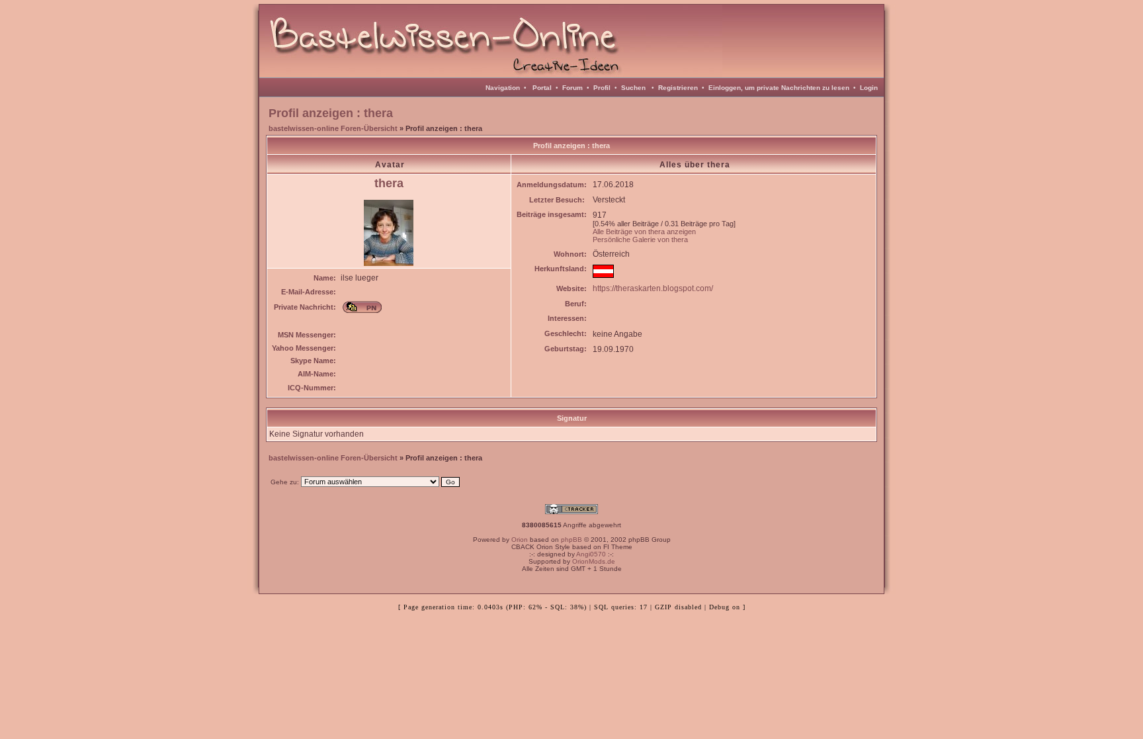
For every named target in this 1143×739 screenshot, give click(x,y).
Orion (519, 539)
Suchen (633, 87)
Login (869, 87)
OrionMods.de (593, 561)
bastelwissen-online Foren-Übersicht (333, 128)
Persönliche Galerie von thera (640, 239)
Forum (572, 87)
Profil (602, 87)
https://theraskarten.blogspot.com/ (653, 288)
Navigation (503, 87)
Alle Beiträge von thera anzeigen (644, 232)
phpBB (571, 539)
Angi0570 (591, 554)
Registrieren (678, 87)
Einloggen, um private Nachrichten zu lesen (778, 87)
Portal (542, 87)
